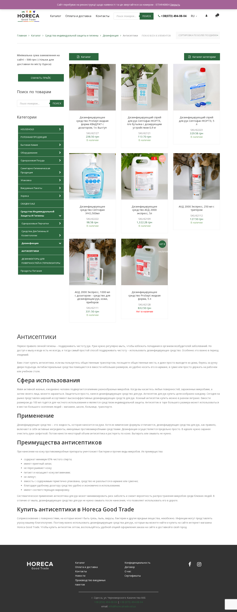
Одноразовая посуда (32, 160)
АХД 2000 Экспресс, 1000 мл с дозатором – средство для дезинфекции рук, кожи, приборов (92, 297)
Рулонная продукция (34, 137)
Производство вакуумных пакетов (90, 582)
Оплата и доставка (86, 567)
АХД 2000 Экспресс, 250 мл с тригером (196, 208)
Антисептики (30, 251)
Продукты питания (31, 270)
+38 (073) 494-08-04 (131, 602)
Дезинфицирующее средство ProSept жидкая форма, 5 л (144, 295)
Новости (80, 575)
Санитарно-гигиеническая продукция (35, 170)
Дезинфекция (110, 35)
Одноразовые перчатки (35, 223)
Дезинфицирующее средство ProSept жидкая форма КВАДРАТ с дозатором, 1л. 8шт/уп (92, 122)
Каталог (36, 35)
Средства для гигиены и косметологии (35, 233)
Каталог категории (204, 56)
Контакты (81, 571)
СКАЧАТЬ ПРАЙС (41, 77)
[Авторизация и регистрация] (206, 15)
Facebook (190, 564)
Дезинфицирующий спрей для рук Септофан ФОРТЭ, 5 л (196, 121)
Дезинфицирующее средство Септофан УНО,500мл (92, 210)
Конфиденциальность (137, 562)
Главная (22, 35)
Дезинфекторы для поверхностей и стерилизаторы (41, 261)
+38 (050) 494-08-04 (105, 602)
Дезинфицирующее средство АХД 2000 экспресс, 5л (144, 210)
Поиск (146, 16)
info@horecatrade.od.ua (122, 606)
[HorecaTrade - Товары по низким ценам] (28, 15)
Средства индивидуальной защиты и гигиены (71, 35)
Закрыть (175, 4)
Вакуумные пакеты (31, 188)
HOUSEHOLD (27, 129)
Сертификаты (133, 575)
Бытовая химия (29, 144)
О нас (128, 571)
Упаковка (26, 180)
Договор (130, 567)
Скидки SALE (28, 203)
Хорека (25, 195)
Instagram (199, 564)
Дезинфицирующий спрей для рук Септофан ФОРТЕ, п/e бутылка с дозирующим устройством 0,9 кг (144, 122)
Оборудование (29, 152)
